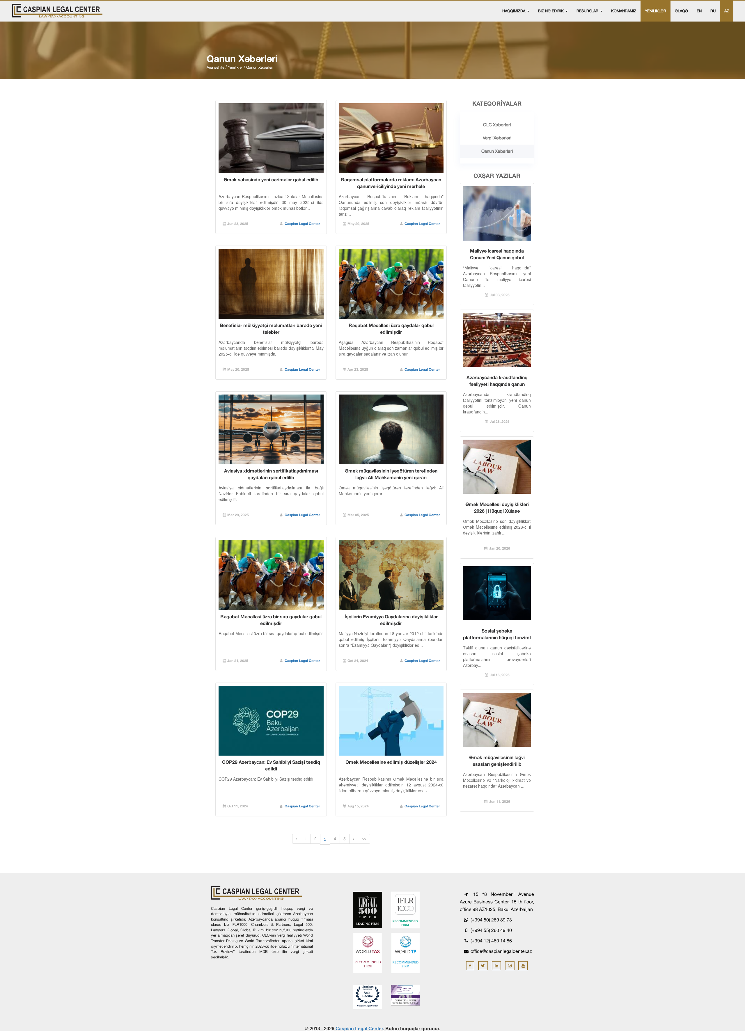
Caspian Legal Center (302, 223)
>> (364, 838)
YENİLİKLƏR (655, 11)
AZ (726, 11)
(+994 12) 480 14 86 (490, 940)
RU (713, 11)
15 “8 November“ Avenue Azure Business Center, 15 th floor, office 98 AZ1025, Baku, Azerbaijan (497, 901)
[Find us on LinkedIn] (496, 965)
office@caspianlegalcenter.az (501, 951)
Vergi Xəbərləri (497, 137)
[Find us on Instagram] (510, 965)
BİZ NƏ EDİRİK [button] (551, 11)
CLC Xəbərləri (497, 124)
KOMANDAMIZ (623, 11)
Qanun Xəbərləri (497, 151)
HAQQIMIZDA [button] (514, 11)
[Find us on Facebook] (470, 965)
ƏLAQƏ (681, 11)
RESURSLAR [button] (588, 11)
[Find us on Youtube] (523, 965)
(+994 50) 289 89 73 (490, 919)
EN (699, 11)
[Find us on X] (483, 965)
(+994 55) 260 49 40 (490, 930)
